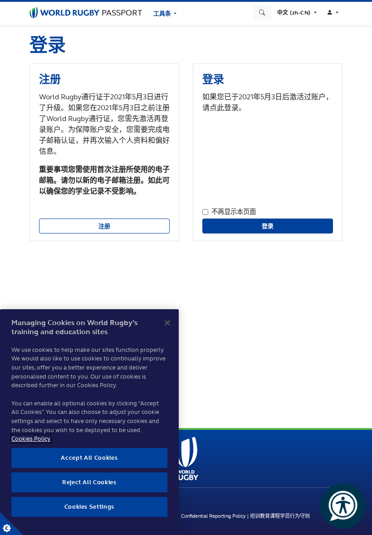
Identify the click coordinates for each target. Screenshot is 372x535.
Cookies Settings (11, 523)
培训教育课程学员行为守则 (280, 516)
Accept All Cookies (89, 458)
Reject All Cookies (89, 482)
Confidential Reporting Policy (213, 516)
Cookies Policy (30, 439)
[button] (297, 12)
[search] (262, 12)
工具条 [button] (162, 13)
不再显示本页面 (233, 211)
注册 (104, 226)
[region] (89, 422)
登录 (268, 226)
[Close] (167, 323)
